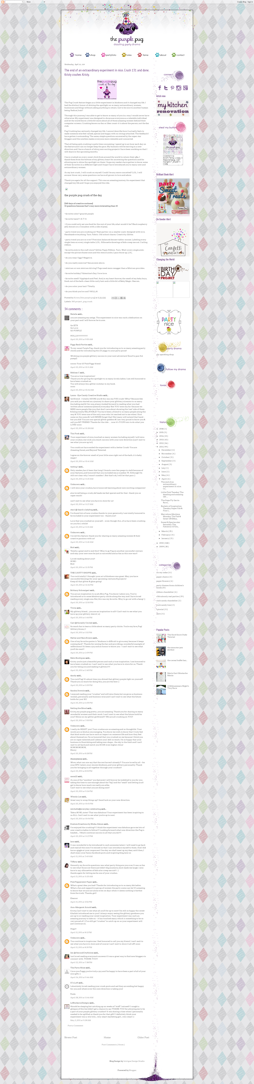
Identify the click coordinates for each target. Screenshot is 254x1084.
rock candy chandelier (167, 601)
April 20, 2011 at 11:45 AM (81, 542)
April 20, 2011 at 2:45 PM (81, 670)
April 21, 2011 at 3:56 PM (81, 902)
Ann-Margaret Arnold (81, 907)
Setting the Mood (78, 708)
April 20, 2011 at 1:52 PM (81, 632)
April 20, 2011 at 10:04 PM (82, 819)
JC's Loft (74, 983)
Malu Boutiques (77, 658)
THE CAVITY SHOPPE (81, 573)
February (166, 535)
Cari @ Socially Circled (81, 623)
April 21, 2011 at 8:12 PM (81, 932)
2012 (161, 443)
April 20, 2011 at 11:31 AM (81, 527)
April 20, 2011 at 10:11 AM (81, 367)
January (165, 538)
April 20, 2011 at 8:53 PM (81, 771)
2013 (161, 440)
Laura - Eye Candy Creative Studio (86, 395)
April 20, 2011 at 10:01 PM (81, 804)
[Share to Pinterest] (124, 298)
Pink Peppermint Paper (81, 882)
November (167, 454)
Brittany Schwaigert (80, 590)
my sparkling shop (165, 354)
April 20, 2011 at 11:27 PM (81, 836)
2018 (161, 429)
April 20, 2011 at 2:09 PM (81, 653)
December (166, 450)
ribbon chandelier (165, 592)
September (167, 461)
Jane (72, 842)
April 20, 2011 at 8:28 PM (81, 753)
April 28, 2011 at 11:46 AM (81, 997)
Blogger (132, 1070)
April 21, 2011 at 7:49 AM (81, 856)
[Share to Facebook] (121, 298)
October (166, 457)
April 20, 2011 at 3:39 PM (81, 685)
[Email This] (113, 298)
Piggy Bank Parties (79, 345)
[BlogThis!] (115, 298)
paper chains (162, 577)
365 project (77, 301)
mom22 (74, 776)
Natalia (74, 314)
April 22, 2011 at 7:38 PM (81, 962)
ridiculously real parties (167, 596)
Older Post (143, 1037)
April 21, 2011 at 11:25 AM (81, 876)
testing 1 (74, 467)
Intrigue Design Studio (134, 1061)
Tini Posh (75, 433)
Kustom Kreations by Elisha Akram (87, 824)
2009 (161, 547)
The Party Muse (78, 968)
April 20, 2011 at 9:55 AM (81, 339)
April (164, 479)
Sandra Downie (77, 691)
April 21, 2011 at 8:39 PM (81, 947)
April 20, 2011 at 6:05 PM (81, 703)
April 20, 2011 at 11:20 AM (81, 479)
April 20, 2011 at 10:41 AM (82, 461)
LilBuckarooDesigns (80, 1003)
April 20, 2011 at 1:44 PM (81, 617)
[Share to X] (118, 298)
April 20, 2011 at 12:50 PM (81, 602)
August (165, 464)
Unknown (75, 484)
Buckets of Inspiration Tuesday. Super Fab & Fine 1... (171, 508)
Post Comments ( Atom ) (113, 1045)
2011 (161, 447)
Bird (72, 547)
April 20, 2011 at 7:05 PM (81, 720)
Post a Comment (75, 1026)
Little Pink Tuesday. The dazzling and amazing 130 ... (172, 494)
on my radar (162, 572)
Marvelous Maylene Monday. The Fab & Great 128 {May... (171, 516)
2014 (161, 436)
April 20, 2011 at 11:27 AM (81, 504)
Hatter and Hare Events (81, 638)
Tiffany (74, 862)
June (164, 472)
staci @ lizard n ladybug (81, 510)
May (164, 475)
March (165, 531)
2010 (161, 543)
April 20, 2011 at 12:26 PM (81, 585)
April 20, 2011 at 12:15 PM (81, 567)
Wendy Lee (76, 797)
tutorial (160, 609)
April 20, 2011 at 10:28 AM (82, 428)
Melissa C (75, 373)
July (164, 468)
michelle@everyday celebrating (85, 809)
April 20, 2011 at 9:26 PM (81, 791)
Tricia (73, 608)
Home (107, 1037)
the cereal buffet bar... (177, 660)
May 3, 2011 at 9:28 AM (80, 1020)
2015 (161, 432)
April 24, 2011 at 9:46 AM (81, 977)
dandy (73, 676)
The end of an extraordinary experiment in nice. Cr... (171, 485)
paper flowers (163, 581)
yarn (158, 614)
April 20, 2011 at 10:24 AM (82, 390)
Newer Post (70, 1037)
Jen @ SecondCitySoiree (82, 953)
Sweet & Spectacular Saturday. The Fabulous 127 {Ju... (170, 524)
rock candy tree (163, 605)
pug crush (87, 301)
